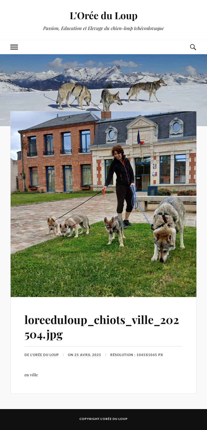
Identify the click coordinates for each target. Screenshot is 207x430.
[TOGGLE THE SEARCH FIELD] (193, 47)
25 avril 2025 (87, 355)
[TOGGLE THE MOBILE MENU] (14, 47)
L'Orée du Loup (104, 15)
